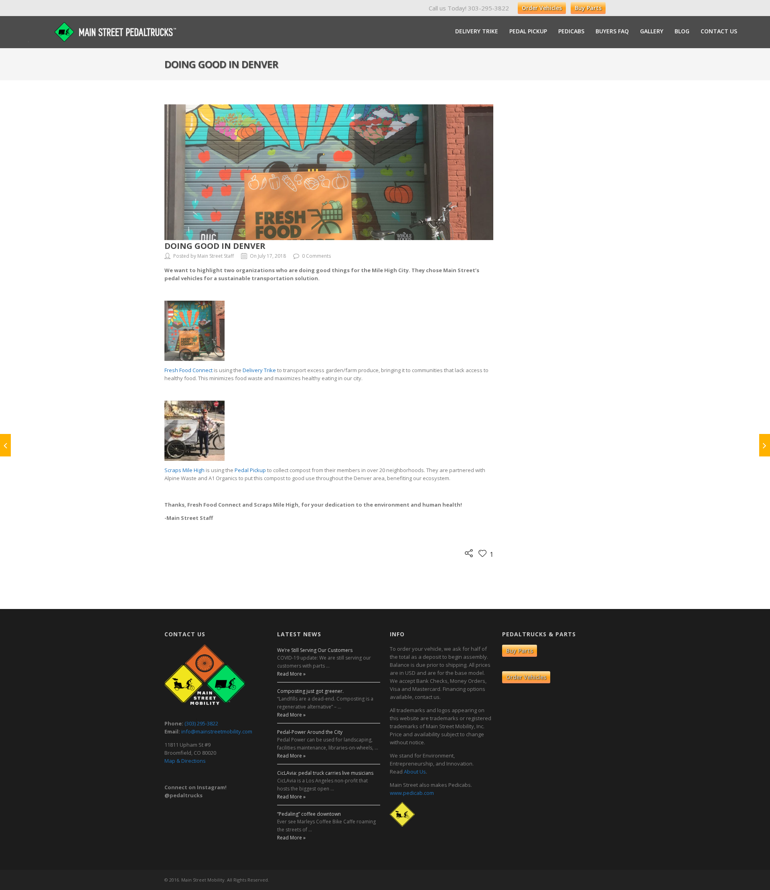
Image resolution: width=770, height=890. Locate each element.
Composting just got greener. (310, 691)
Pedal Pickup (528, 31)
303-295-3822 (488, 8)
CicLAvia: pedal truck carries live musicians (325, 773)
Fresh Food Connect (188, 370)
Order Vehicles (542, 8)
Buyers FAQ (612, 31)
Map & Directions (185, 760)
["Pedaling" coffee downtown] (764, 445)
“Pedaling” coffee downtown (309, 814)
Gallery (651, 31)
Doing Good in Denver (214, 245)
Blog (682, 31)
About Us (415, 771)
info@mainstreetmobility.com (216, 731)
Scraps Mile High (184, 470)
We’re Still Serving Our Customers (315, 650)
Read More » (291, 673)
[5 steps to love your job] (5, 445)
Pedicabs (571, 31)
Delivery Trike (476, 31)
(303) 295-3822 (201, 723)
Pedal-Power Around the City (309, 732)
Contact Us (719, 31)
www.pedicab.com (412, 792)
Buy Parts (588, 8)
